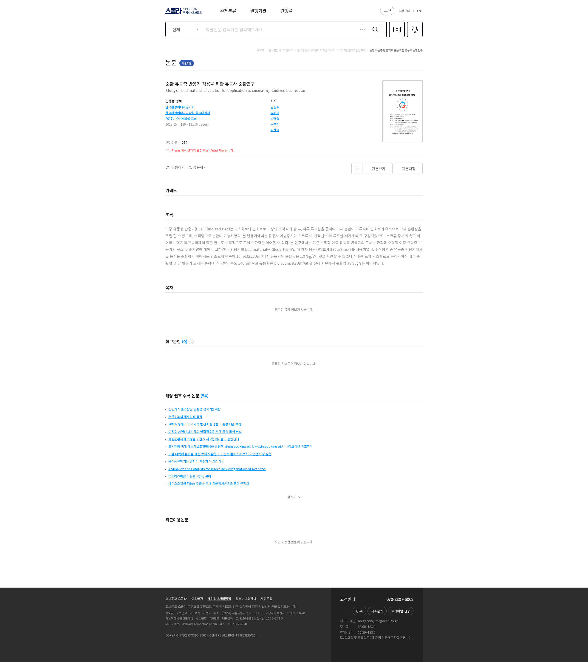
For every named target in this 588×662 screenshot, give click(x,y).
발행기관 (258, 10)
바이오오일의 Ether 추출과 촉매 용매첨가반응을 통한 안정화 (208, 483)
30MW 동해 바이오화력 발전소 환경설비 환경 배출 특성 (204, 424)
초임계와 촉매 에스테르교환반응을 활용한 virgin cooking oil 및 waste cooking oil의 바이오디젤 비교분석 (240, 446)
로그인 (387, 10)
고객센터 (404, 10)
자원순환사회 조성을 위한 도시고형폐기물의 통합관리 (203, 439)
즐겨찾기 (414, 36)
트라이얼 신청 (400, 611)
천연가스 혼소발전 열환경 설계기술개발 (194, 409)
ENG (420, 10)
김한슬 (275, 129)
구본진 (275, 124)
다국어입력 (397, 36)
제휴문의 (377, 611)
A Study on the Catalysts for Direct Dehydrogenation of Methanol (217, 469)
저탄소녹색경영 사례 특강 (185, 416)
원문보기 (378, 168)
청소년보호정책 (245, 598)
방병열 (275, 118)
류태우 (275, 112)
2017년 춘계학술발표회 (181, 118)
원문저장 (409, 168)
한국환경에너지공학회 (180, 107)
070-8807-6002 (399, 599)
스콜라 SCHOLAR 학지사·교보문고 (183, 13)
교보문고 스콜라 (176, 598)
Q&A (359, 611)
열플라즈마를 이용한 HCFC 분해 (189, 476)
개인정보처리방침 (219, 598)
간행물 (286, 10)
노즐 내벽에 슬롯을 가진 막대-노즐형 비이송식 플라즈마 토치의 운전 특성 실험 (219, 454)
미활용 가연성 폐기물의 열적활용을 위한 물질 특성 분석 (205, 431)
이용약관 (197, 598)
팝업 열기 (191, 341)
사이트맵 (266, 598)
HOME (260, 50)
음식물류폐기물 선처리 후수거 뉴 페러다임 (196, 461)
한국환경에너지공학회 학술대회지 (187, 112)
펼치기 (291, 497)
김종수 (275, 107)
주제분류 (228, 10)
